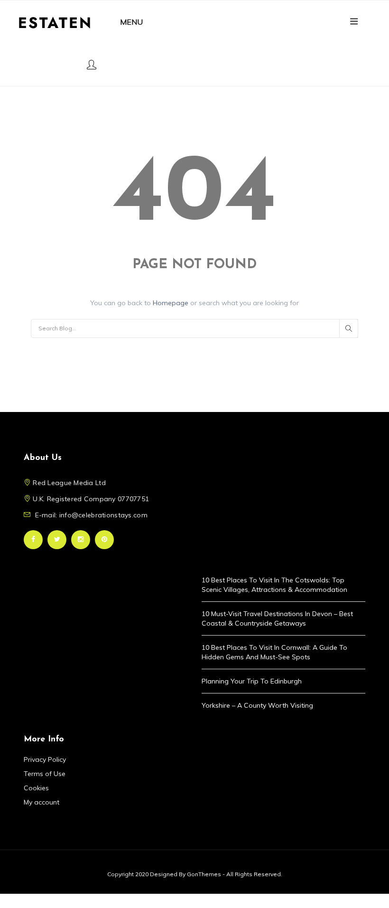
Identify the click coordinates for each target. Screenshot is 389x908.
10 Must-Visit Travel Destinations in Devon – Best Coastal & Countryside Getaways (277, 618)
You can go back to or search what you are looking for (194, 303)
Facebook (33, 539)
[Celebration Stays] (54, 22)
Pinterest (104, 539)
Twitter (56, 539)
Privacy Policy (45, 759)
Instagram (80, 539)
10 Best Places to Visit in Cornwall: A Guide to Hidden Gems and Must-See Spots (274, 652)
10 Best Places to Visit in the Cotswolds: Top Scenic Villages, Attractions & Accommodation (274, 585)
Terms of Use (44, 773)
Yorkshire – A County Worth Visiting (257, 705)
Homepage (171, 303)
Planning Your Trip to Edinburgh (252, 681)
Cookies (36, 788)
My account (41, 802)
